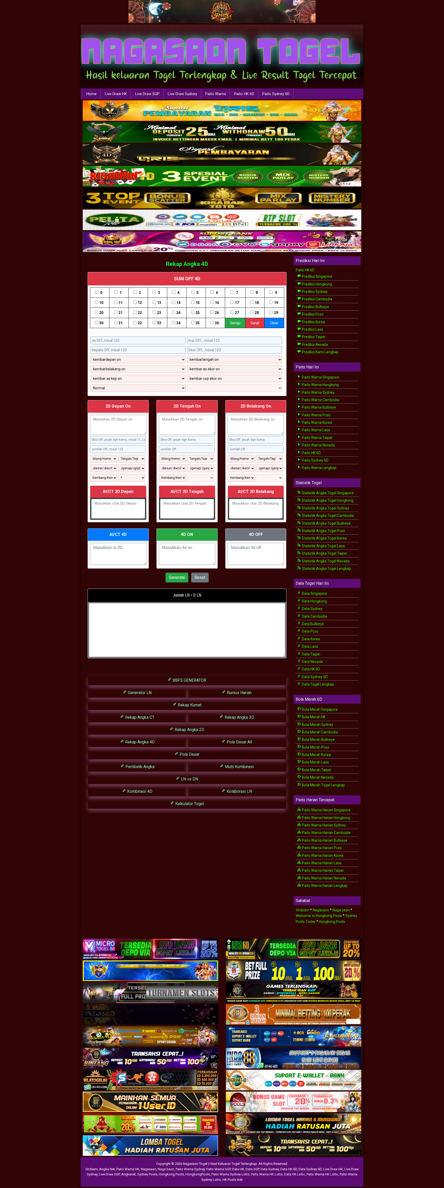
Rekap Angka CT (139, 717)
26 (217, 313)
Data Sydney (311, 609)
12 (140, 303)
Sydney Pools (147, 1174)
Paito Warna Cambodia (320, 400)
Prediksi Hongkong (316, 284)
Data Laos (309, 646)
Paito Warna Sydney (318, 392)
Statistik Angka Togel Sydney (325, 508)
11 (120, 303)
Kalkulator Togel (189, 803)
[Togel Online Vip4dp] (293, 993)
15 (198, 303)
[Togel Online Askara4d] (150, 1036)
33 (159, 323)
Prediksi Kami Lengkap (319, 352)
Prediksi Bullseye (315, 307)
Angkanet (128, 1174)
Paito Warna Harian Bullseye (324, 840)
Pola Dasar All (239, 742)
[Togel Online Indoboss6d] (293, 949)
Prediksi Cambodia (316, 299)
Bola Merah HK (313, 717)
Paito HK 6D (244, 94)
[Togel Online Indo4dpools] (150, 1146)
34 (178, 323)
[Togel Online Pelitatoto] (222, 220)
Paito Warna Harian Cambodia (325, 833)
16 (217, 303)
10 (101, 303)
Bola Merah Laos (315, 762)
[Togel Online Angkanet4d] (293, 1080)
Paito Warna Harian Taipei (322, 870)
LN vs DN (189, 779)
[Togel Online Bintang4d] (150, 1058)
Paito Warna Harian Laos (321, 863)
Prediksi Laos (312, 329)
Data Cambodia (314, 616)
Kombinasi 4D (139, 791)
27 (237, 313)
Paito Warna (215, 94)
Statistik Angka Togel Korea (324, 538)
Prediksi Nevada (314, 345)
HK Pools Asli (233, 1180)
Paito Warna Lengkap (318, 468)
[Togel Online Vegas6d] (150, 1015)
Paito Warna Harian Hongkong (325, 818)
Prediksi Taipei (313, 337)
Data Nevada (312, 662)
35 (198, 323)
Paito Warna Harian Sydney (323, 825)
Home (91, 94)
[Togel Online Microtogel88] (150, 949)
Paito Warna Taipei (316, 438)
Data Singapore (314, 593)
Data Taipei (310, 654)
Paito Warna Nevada (318, 445)
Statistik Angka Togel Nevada (325, 561)
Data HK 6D (310, 669)
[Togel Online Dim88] (222, 133)
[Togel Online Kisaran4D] (222, 176)
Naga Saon (166, 1169)
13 (159, 303)
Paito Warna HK (127, 1169)
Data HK (238, 1169)
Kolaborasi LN (239, 791)
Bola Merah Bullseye (318, 739)
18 (257, 303)
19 (276, 303)
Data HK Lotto (294, 1174)
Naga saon (341, 910)
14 (178, 303)
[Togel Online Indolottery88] (293, 1058)
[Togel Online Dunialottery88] (293, 1015)
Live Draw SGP (147, 94)
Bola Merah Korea (316, 755)
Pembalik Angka (139, 766)
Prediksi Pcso (312, 314)
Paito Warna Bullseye (318, 407)
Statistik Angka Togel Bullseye (326, 523)
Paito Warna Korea (316, 422)
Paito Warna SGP (218, 1169)
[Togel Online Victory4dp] (150, 971)
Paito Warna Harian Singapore (325, 810)
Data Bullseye (312, 624)
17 (237, 303)
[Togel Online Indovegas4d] (293, 1146)
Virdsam (302, 910)
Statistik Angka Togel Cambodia (327, 516)
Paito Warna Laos (315, 430)
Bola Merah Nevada (317, 777)
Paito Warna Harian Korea (322, 855)
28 (257, 313)
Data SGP (252, 1169)
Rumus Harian (239, 692)
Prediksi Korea (313, 322)
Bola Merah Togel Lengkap (323, 785)
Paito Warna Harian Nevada (323, 878)
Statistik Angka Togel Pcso (323, 531)
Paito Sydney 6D (276, 94)
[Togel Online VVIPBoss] (222, 111)
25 (198, 313)
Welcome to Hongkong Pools (319, 916)
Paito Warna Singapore (320, 377)
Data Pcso (309, 631)
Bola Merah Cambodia (319, 732)
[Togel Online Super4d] (222, 154)
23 (159, 313)
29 (276, 313)
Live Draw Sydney (182, 94)
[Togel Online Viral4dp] (222, 242)
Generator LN (139, 692)
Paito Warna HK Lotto (267, 1174)
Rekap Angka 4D (187, 264)
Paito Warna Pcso (315, 415)
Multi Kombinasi (239, 766)
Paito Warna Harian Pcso (321, 848)
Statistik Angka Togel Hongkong (327, 500)
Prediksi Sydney (314, 292)
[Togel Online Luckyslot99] (293, 971)
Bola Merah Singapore (319, 709)
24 (178, 313)
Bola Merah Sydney (317, 725)
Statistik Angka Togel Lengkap (326, 568)
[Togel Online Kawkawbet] (150, 993)
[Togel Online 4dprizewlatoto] (150, 1102)
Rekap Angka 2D (189, 729)
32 (140, 323)
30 (101, 323)
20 (101, 313)
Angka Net (107, 1169)
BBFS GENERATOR (189, 680)
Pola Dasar (189, 754)
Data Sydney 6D (314, 677)
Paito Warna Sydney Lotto (230, 1174)
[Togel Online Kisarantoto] (222, 198)
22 (140, 313)
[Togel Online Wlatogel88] (150, 1080)
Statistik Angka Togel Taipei (324, 553)
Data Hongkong (314, 601)
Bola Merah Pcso (315, 747)
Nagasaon (321, 910)
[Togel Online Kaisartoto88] (150, 1124)
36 (217, 323)
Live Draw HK (116, 94)
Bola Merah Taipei (316, 770)
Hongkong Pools (332, 922)
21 (120, 313)
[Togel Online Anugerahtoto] (293, 1036)
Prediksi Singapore (316, 276)
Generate (177, 577)
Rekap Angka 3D (239, 717)
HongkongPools (198, 1174)
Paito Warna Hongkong (320, 385)
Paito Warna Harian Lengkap (324, 886)
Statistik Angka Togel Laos (323, 546)
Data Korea (310, 639)
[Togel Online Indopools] (293, 1102)
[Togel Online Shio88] (293, 1124)
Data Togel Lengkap (317, 684)
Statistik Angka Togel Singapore (327, 493)
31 (120, 323)
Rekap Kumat (189, 705)
